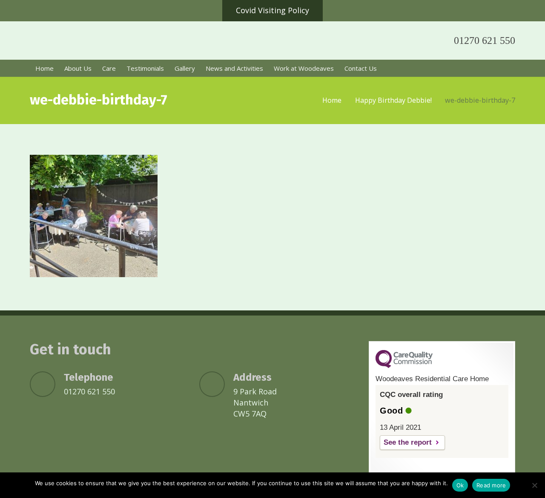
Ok (460, 485)
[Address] (216, 384)
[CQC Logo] (404, 365)
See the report (408, 442)
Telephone (88, 377)
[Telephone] (47, 384)
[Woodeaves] (147, 43)
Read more (491, 485)
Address (252, 377)
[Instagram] (420, 40)
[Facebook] (400, 40)
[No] (534, 485)
